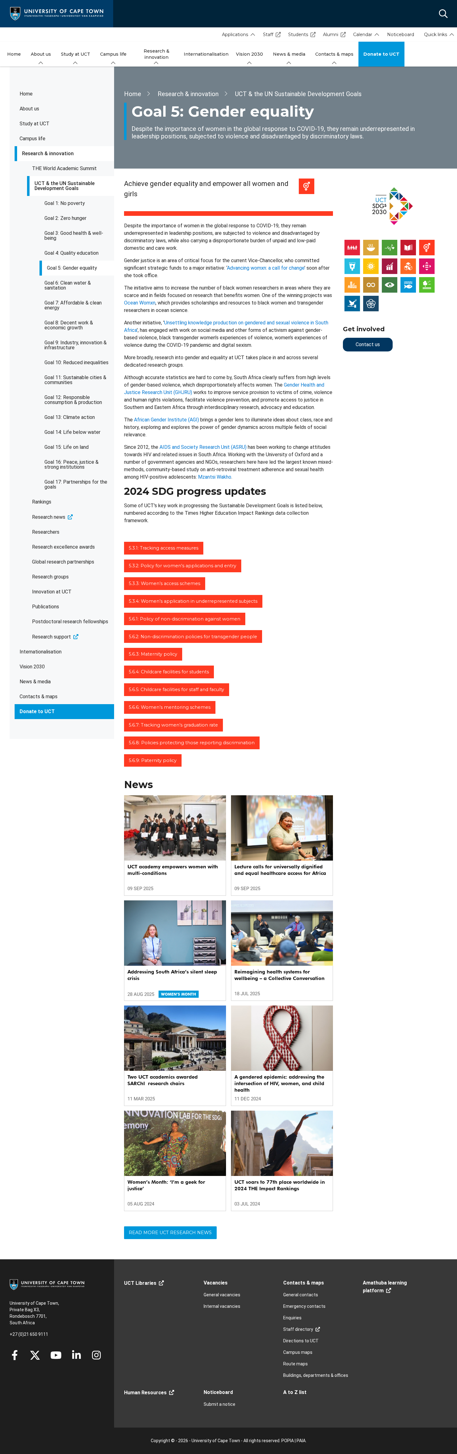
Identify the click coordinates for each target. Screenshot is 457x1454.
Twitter (35, 1355)
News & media (35, 682)
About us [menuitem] (41, 54)
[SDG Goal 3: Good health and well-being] (389, 247)
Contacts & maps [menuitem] (334, 54)
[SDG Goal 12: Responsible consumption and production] (371, 284)
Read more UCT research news (170, 1232)
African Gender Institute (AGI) (166, 420)
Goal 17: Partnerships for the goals (75, 484)
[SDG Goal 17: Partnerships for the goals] (371, 303)
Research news (48, 517)
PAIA (301, 1440)
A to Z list (295, 1392)
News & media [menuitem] (289, 54)
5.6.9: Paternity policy (153, 760)
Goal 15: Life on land (66, 447)
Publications (45, 607)
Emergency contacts (304, 1306)
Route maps (295, 1363)
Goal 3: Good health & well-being (73, 235)
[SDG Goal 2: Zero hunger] (371, 247)
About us (29, 109)
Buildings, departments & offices (315, 1375)
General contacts (300, 1294)
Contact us (368, 344)
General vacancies (222, 1294)
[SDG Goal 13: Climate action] (389, 284)
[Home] (56, 13)
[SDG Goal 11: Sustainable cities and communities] (352, 284)
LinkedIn (76, 1355)
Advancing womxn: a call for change (265, 268)
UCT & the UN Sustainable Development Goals (65, 185)
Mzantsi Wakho (214, 477)
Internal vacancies (222, 1306)
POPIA (287, 1440)
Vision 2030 (32, 667)
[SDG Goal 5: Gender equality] (427, 247)
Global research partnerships (63, 562)
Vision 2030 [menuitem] (249, 54)
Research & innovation (48, 153)
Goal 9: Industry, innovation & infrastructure (75, 345)
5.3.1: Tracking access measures (163, 548)
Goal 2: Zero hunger (65, 218)
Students (298, 34)
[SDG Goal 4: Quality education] (408, 247)
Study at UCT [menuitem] (75, 54)
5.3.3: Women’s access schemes (164, 583)
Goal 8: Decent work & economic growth (68, 325)
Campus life (32, 139)
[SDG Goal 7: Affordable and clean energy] (371, 266)
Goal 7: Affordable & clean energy (73, 305)
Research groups (50, 577)
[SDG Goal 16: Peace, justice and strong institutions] (352, 303)
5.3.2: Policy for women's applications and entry (182, 566)
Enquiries (292, 1317)
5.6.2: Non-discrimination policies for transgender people (193, 636)
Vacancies (216, 1283)
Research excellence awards (63, 547)
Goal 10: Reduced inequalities (76, 362)
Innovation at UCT (52, 592)
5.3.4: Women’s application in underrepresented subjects (193, 601)
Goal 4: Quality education (71, 253)
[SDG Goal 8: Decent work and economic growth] (389, 266)
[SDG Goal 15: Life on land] (427, 284)
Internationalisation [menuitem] (206, 54)
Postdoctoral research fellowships (70, 622)
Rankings (41, 502)
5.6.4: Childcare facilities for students (169, 672)
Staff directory (298, 1329)
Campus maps (297, 1352)
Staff (268, 34)
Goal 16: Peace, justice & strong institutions (71, 464)
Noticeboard (400, 34)
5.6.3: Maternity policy (153, 654)
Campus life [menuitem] (113, 54)
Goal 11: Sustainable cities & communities (75, 379)
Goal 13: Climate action (69, 417)
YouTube (56, 1355)
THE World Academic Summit (64, 168)
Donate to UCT (37, 711)
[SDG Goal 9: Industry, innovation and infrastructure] (408, 266)
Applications (235, 34)
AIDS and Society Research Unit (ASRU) (203, 447)
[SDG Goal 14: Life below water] (408, 284)
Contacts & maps (39, 696)
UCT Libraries (140, 1283)
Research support (51, 637)
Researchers (45, 532)
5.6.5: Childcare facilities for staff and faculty (176, 689)
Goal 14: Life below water (72, 432)
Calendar (362, 34)
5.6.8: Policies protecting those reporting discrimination (192, 743)
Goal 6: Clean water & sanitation (67, 285)
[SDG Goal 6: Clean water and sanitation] (352, 266)
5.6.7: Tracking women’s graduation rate (173, 725)
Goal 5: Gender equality (72, 268)
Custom (96, 1355)
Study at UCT (34, 124)
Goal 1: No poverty (64, 203)
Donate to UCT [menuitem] (381, 54)
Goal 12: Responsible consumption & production (73, 399)
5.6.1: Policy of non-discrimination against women (184, 619)
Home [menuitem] (14, 54)
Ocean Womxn (139, 303)
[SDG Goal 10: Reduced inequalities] (427, 266)
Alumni (330, 34)
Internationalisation (41, 652)
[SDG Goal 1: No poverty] (352, 247)
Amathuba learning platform (385, 1287)
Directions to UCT (301, 1340)
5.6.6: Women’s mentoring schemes (169, 707)
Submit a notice (219, 1404)
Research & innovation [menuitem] (156, 54)
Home (26, 94)
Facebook (15, 1355)
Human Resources (145, 1393)
